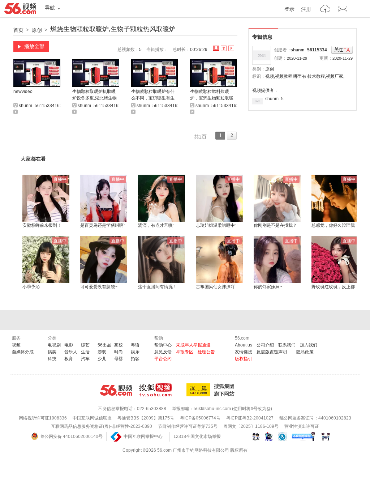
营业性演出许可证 (301, 426)
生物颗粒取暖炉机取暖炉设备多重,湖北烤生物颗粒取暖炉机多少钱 (94, 95)
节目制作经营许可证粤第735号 (188, 426)
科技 (52, 358)
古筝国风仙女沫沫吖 (215, 286)
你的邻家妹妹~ (268, 286)
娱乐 (135, 351)
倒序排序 (216, 48)
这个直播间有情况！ (157, 286)
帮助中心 (163, 345)
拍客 (135, 358)
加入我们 (308, 345)
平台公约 (163, 358)
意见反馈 (163, 351)
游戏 (102, 351)
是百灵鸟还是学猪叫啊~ (103, 225)
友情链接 (243, 351)
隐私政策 (305, 351)
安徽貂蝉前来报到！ (41, 225)
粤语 (135, 345)
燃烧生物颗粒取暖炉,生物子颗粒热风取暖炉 (113, 29)
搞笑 (52, 351)
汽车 (85, 358)
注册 (306, 9)
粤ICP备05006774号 (200, 418)
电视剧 (54, 345)
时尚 (118, 351)
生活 (85, 351)
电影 (68, 345)
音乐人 (70, 351)
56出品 (104, 345)
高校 (118, 345)
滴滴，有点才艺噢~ (156, 225)
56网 (116, 390)
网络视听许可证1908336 (43, 418)
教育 (68, 358)
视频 (16, 345)
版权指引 (243, 358)
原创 (37, 30)
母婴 (118, 358)
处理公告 (206, 351)
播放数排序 (231, 48)
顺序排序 (224, 48)
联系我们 (287, 345)
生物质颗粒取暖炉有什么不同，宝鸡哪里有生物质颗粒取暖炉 (153, 95)
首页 (18, 30)
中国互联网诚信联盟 (92, 418)
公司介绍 (265, 345)
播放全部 (34, 46)
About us (243, 345)
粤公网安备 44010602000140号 (71, 436)
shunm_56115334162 (313, 49)
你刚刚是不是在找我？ (275, 225)
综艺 (85, 345)
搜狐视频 (159, 389)
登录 (289, 9)
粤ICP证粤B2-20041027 (250, 418)
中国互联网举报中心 (143, 436)
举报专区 (184, 351)
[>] (325, 9)
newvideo (23, 91)
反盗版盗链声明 (272, 351)
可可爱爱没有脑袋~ (98, 286)
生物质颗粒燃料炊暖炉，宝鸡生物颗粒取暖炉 (211, 95)
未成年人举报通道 (193, 345)
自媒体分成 (23, 351)
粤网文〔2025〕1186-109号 (251, 426)
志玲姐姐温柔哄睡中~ (216, 225)
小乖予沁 (31, 286)
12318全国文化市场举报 (197, 436)
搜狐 (211, 389)
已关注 (342, 50)
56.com (20, 10)
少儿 (102, 358)
